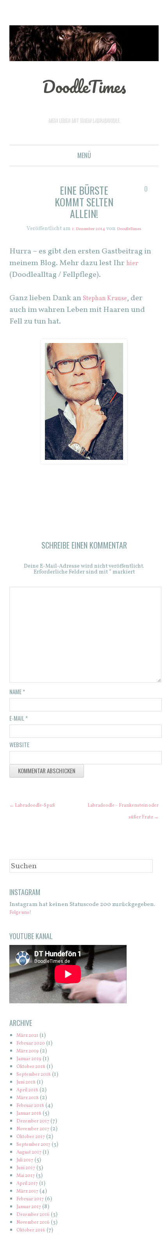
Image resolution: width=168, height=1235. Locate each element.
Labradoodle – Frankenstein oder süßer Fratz (124, 817)
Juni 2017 (28, 1180)
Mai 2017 (28, 1188)
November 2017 (37, 1141)
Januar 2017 (32, 1219)
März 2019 (30, 1063)
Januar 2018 (32, 1125)
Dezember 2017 (37, 1133)
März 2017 (30, 1203)
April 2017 (30, 1195)
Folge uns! (23, 924)
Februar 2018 (34, 1118)
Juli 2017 (27, 1172)
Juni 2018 (28, 1094)
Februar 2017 (33, 1211)
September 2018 (37, 1086)
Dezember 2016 (37, 1227)
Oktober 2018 (34, 1079)
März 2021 (30, 1047)
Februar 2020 (34, 1055)
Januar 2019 (32, 1071)
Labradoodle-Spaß (38, 806)
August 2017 (32, 1164)
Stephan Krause (110, 298)
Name (17, 692)
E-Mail (18, 718)
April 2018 (30, 1102)
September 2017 (37, 1156)
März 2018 (30, 1110)
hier (133, 263)
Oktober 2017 (34, 1149)
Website (19, 745)
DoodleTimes (84, 85)
